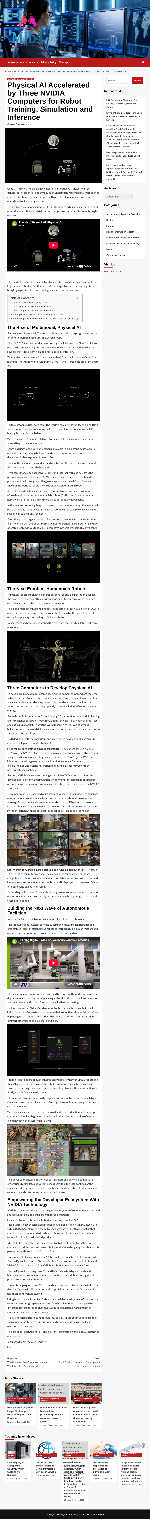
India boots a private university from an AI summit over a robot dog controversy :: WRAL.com (85, 1414)
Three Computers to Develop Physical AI (33, 310)
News (109, 249)
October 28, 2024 (25, 124)
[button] (143, 62)
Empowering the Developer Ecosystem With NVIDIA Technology (45, 318)
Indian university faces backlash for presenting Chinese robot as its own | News (53, 1414)
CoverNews (85, 1514)
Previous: (27, 1362)
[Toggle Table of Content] (76, 297)
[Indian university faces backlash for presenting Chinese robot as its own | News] (53, 1393)
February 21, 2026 (56, 1425)
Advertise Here (15, 62)
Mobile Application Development (123, 237)
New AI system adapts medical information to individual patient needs (123, 156)
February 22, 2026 (23, 1422)
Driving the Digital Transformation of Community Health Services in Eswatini (124, 116)
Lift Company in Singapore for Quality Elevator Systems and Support (121, 103)
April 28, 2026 (107, 1478)
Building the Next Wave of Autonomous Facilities (37, 314)
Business (110, 220)
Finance (110, 226)
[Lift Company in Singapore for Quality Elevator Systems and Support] (18, 1450)
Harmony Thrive (112, 271)
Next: (79, 1362)
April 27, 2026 (136, 1485)
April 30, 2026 (50, 1475)
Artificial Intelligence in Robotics (20, 79)
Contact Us (32, 62)
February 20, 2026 (89, 1425)
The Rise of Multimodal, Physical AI (29, 302)
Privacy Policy (49, 62)
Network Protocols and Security (122, 243)
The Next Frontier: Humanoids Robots (31, 306)
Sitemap (63, 62)
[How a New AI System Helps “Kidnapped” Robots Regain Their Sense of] (20, 1393)
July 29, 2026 (22, 1478)
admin (12, 124)
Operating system (115, 255)
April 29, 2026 (79, 1500)
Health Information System (120, 231)
